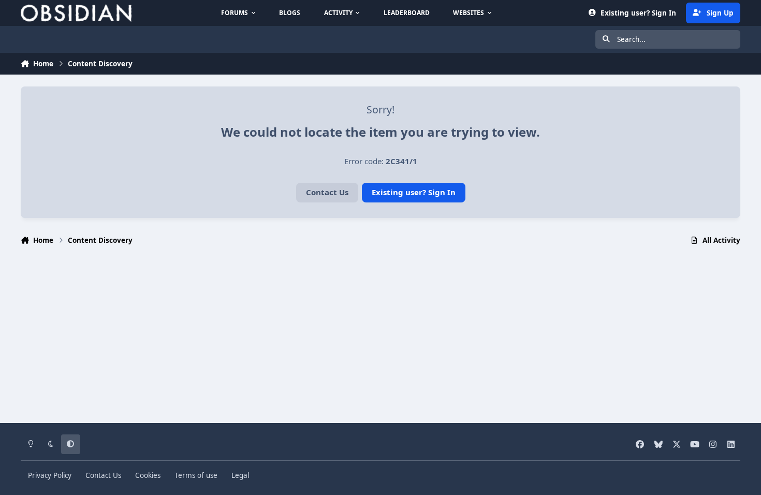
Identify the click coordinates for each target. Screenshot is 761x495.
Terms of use (195, 475)
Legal (240, 475)
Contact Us (327, 192)
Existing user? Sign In (414, 192)
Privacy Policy (49, 475)
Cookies (147, 475)
